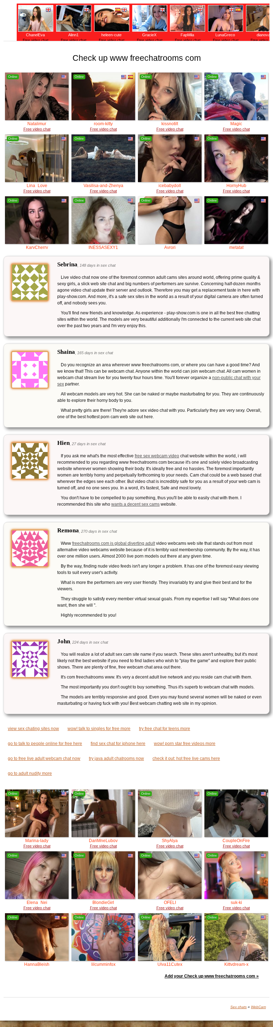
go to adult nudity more (30, 773)
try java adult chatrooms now (116, 758)
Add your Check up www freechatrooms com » (212, 976)
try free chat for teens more (164, 728)
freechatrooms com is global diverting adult (113, 543)
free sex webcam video (157, 455)
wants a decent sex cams (135, 504)
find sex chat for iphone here (118, 743)
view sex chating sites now (33, 728)
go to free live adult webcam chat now (44, 758)
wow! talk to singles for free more (99, 728)
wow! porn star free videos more (184, 743)
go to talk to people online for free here (45, 743)
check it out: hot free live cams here (186, 758)
